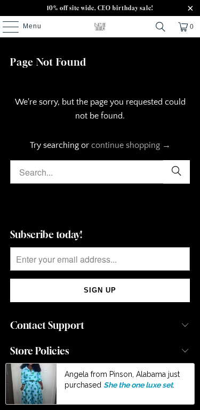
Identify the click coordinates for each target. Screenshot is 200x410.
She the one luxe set (138, 385)
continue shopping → (131, 145)
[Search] (160, 26)
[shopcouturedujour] (100, 26)
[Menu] (5, 26)
